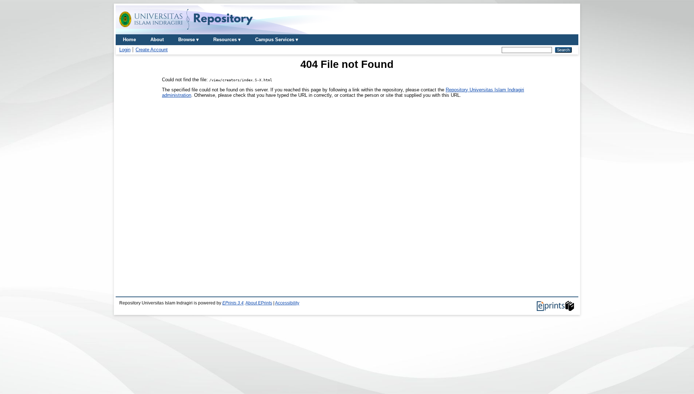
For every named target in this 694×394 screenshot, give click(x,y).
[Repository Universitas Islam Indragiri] (186, 31)
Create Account (152, 49)
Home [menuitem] (129, 39)
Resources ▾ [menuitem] (227, 39)
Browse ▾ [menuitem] (188, 39)
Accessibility (287, 303)
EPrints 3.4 (233, 303)
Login (124, 49)
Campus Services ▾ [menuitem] (276, 39)
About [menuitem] (157, 39)
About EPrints (258, 303)
